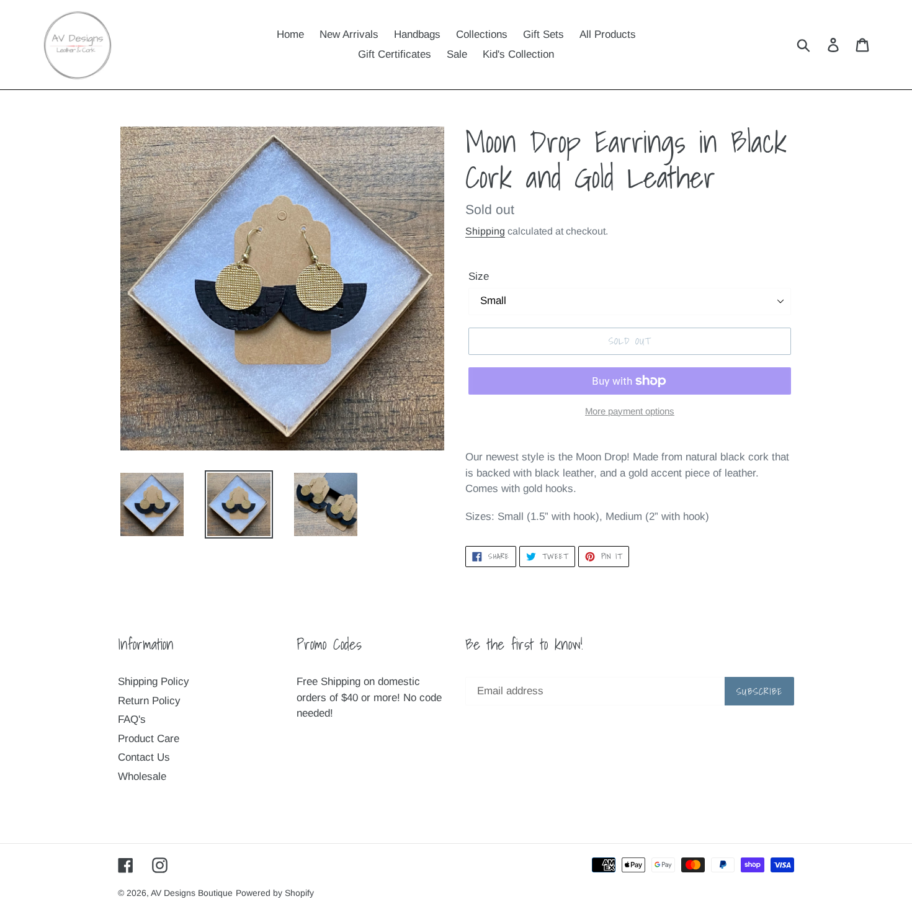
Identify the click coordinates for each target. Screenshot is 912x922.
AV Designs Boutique (192, 893)
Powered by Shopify (275, 893)
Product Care (148, 739)
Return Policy (149, 701)
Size (478, 276)
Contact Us (144, 757)
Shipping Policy (153, 681)
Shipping (485, 231)
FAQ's (132, 719)
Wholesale (142, 776)
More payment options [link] (629, 411)
